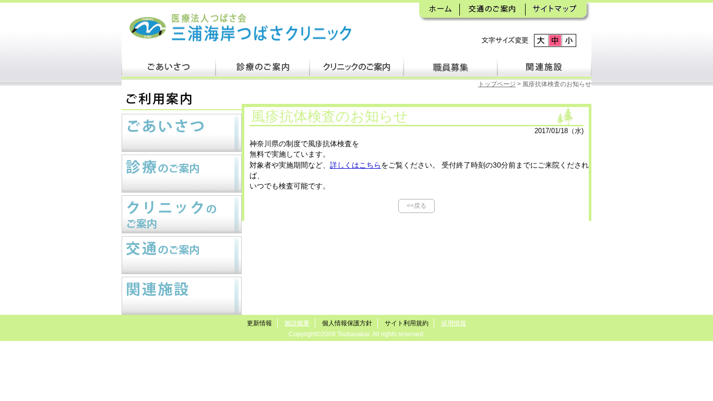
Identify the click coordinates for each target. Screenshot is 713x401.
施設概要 (297, 323)
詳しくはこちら (355, 165)
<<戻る (416, 205)
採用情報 (453, 323)
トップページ (497, 84)
